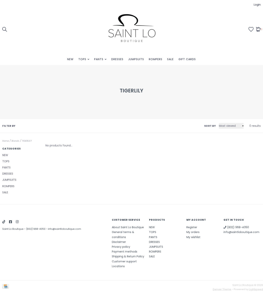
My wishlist (193, 237)
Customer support (124, 261)
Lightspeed (256, 289)
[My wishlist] (251, 29)
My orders (192, 232)
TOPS (82, 59)
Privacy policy (121, 247)
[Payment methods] (6, 287)
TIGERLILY (27, 140)
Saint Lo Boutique (13, 229)
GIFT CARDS (187, 59)
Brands (15, 140)
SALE (170, 59)
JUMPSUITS (136, 59)
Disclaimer (119, 242)
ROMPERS (155, 59)
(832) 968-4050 (36, 229)
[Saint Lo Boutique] (131, 29)
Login (257, 5)
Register (191, 227)
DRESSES (117, 59)
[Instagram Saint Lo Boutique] (17, 222)
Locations (118, 266)
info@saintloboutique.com (64, 229)
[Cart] (258, 29)
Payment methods (124, 251)
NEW (70, 59)
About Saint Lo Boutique (128, 227)
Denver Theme (222, 289)
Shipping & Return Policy (128, 256)
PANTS (98, 59)
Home (5, 140)
